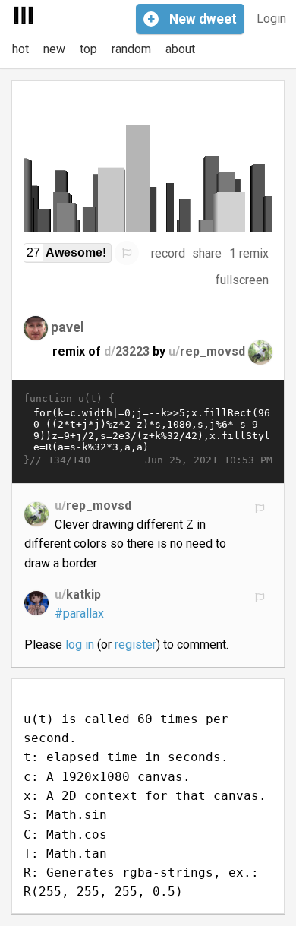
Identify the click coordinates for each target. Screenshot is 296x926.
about (180, 49)
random (131, 49)
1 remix (249, 253)
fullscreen (242, 280)
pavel (67, 327)
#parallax (79, 613)
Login (271, 18)
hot (20, 49)
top (88, 49)
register (135, 644)
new (54, 49)
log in (79, 644)
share (207, 253)
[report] (127, 253)
